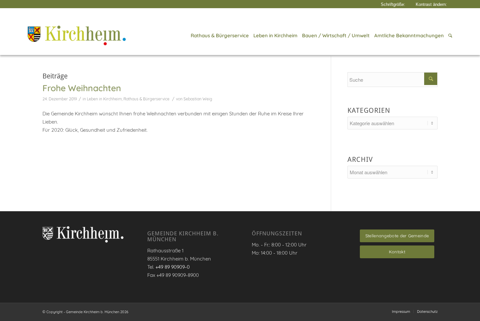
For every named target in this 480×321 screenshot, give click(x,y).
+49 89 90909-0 (172, 267)
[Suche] (449, 35)
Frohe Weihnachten (81, 87)
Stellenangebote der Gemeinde (397, 235)
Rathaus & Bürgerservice (146, 98)
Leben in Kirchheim (104, 98)
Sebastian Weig (198, 98)
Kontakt (397, 251)
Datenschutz (427, 311)
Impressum (401, 311)
